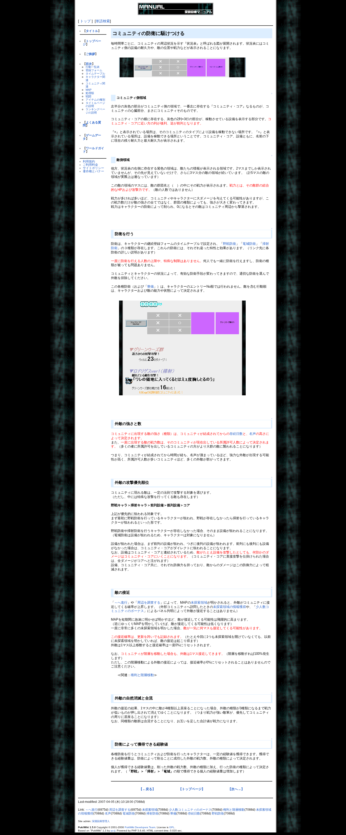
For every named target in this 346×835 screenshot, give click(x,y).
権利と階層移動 (142, 675)
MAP (88, 89)
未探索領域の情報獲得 (229, 607)
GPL (172, 827)
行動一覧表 (93, 66)
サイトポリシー (93, 168)
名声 (252, 434)
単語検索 (103, 21)
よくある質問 (92, 124)
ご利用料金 (90, 164)
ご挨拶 (90, 53)
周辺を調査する (148, 602)
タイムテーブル (95, 73)
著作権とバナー (93, 171)
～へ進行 (120, 602)
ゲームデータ (92, 137)
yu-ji (113, 830)
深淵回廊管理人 (101, 821)
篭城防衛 (249, 244)
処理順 (90, 93)
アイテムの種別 (95, 99)
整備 (150, 286)
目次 (89, 63)
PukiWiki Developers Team (140, 827)
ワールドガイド (93, 149)
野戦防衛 (229, 244)
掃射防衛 (152, 813)
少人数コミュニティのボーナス (190, 809)
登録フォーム (94, 70)
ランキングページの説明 (95, 111)
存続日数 (236, 434)
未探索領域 (199, 602)
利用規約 (89, 161)
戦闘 (88, 96)
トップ (85, 21)
